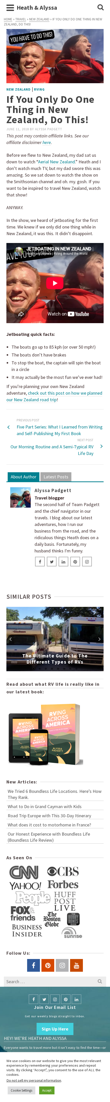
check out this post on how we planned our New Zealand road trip (54, 396)
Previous (11, 639)
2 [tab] (39, 668)
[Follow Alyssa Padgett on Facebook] (40, 561)
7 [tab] (70, 668)
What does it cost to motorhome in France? (49, 825)
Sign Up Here (55, 1029)
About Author (23, 477)
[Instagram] (55, 999)
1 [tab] (33, 668)
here (46, 142)
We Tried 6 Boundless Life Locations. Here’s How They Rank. (55, 794)
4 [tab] (51, 668)
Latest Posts (55, 477)
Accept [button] (46, 1090)
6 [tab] (64, 668)
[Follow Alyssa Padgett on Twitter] (52, 561)
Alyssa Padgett (48, 129)
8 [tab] (76, 668)
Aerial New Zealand (56, 162)
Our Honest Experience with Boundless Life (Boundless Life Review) (49, 837)
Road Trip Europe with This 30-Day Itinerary (49, 816)
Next (99, 639)
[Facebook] (33, 999)
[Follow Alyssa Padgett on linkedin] (63, 561)
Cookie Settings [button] (21, 1090)
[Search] (100, 7)
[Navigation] (10, 7)
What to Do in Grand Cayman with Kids (45, 806)
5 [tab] (58, 668)
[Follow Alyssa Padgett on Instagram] (87, 561)
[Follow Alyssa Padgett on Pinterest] (75, 561)
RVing (39, 89)
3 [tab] (45, 668)
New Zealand (18, 89)
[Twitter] (44, 999)
